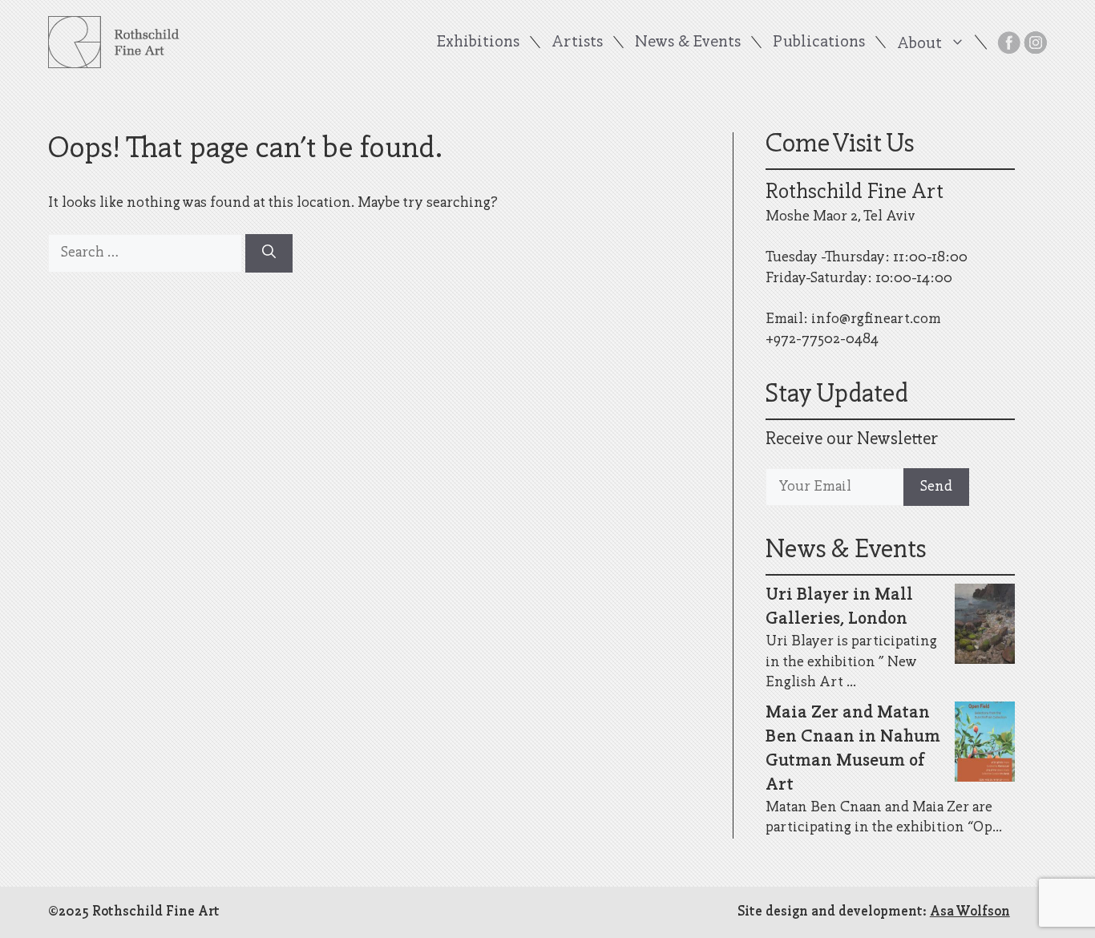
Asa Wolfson (970, 912)
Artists (577, 42)
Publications (819, 42)
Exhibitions (478, 42)
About (919, 43)
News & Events (688, 42)
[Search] (269, 253)
